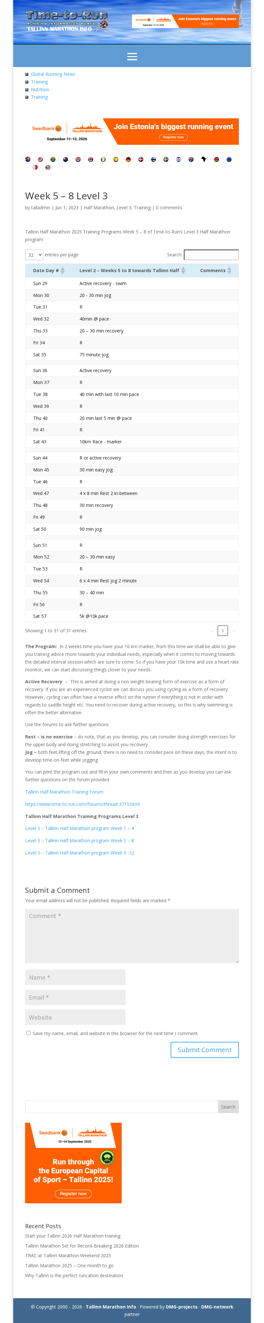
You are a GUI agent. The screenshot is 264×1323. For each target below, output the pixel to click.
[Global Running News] (26, 74)
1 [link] (223, 631)
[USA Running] (40, 160)
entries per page (62, 255)
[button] (62, 270)
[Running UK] (78, 160)
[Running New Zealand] (65, 160)
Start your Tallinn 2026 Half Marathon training (72, 1236)
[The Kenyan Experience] (216, 160)
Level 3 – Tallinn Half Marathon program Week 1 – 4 (79, 828)
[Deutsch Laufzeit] (128, 160)
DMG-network (217, 1307)
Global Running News (53, 74)
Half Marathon (99, 207)
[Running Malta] (35, 168)
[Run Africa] (203, 160)
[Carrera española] (115, 160)
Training (39, 82)
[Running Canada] (90, 160)
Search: (174, 255)
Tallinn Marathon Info (111, 1307)
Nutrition (40, 89)
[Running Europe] (229, 160)
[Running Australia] (191, 160)
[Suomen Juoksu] (153, 160)
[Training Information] (26, 82)
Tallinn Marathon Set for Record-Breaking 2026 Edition (82, 1246)
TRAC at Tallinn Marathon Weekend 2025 (68, 1255)
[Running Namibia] (47, 168)
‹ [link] (211, 631)
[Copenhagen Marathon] (140, 160)
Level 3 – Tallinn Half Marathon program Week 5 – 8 (79, 840)
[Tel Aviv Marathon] (178, 160)
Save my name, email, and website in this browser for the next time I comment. (116, 1033)
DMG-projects (182, 1307)
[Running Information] (27, 160)
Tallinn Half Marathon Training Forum (64, 792)
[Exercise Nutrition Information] (26, 89)
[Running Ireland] (103, 160)
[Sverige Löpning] (166, 160)
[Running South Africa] (53, 160)
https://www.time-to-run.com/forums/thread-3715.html (82, 804)
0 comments (169, 207)
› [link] (233, 631)
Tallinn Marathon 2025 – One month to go (69, 1265)
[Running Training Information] (26, 97)
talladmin (40, 207)
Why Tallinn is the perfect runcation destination (74, 1275)
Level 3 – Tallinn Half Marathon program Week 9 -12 (79, 853)
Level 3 (124, 207)
